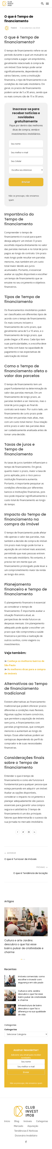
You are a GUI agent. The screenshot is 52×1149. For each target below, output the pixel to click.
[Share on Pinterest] (29, 832)
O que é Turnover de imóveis (20, 859)
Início (7, 1121)
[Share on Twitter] (23, 832)
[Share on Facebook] (17, 832)
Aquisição (32, 1126)
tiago (14, 28)
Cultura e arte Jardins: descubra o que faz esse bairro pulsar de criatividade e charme (23, 946)
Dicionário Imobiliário (26, 1135)
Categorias (10, 1029)
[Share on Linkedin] (34, 832)
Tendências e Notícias (26, 1130)
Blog (16, 1121)
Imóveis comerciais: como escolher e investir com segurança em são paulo (31, 979)
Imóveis (28, 1121)
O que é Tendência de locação (30, 873)
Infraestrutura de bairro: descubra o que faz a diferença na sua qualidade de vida (32, 1010)
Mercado (18, 1126)
